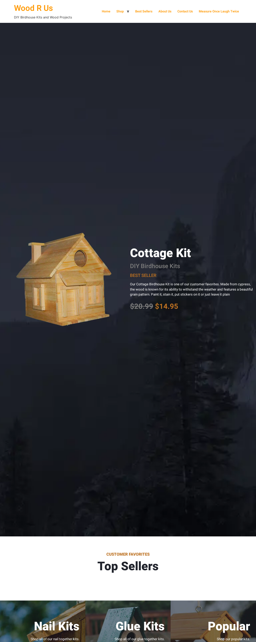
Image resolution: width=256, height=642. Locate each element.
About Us (164, 11)
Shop (120, 11)
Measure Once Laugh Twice (219, 11)
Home (106, 11)
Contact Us (185, 11)
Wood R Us (33, 8)
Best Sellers (143, 11)
